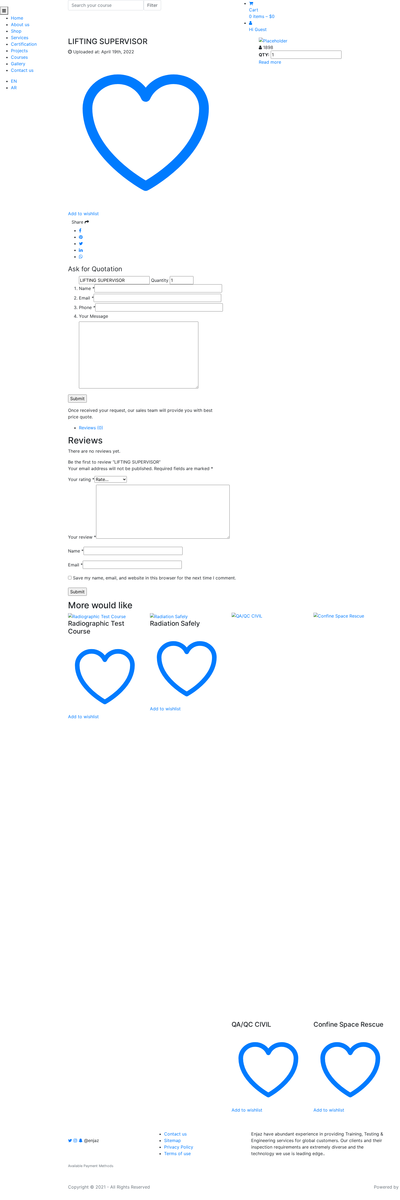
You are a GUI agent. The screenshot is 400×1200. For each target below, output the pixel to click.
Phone (87, 307)
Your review (82, 537)
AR (14, 87)
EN (14, 81)
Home (17, 18)
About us (20, 24)
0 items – (262, 16)
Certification (24, 44)
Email (86, 298)
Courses (19, 57)
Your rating (81, 479)
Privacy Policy (178, 1147)
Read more (270, 62)
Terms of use (177, 1153)
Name (86, 288)
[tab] (233, 427)
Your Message (93, 316)
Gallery (18, 63)
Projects (19, 50)
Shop (16, 31)
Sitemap (172, 1140)
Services (19, 37)
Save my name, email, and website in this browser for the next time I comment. (154, 578)
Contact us (22, 70)
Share (78, 222)
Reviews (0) (91, 427)
